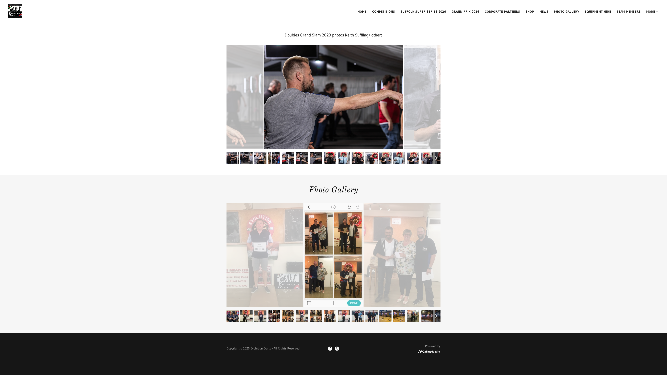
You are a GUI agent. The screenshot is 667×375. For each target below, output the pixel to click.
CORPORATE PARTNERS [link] (502, 12)
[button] (652, 12)
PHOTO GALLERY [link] (566, 12)
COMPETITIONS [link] (383, 12)
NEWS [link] (544, 12)
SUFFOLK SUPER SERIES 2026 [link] (423, 12)
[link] (15, 11)
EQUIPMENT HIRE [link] (598, 12)
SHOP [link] (530, 12)
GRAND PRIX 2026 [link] (465, 12)
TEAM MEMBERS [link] (629, 12)
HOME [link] (362, 12)
